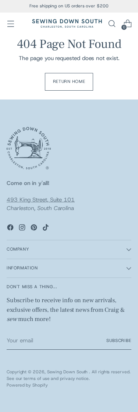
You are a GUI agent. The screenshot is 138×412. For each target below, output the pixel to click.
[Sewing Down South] (67, 23)
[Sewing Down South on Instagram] (22, 229)
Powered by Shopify (27, 385)
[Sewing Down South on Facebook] (11, 229)
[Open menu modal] (10, 23)
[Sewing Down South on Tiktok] (46, 229)
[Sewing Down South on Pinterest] (34, 229)
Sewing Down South (68, 372)
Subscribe (118, 340)
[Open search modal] (111, 23)
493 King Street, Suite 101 (41, 199)
